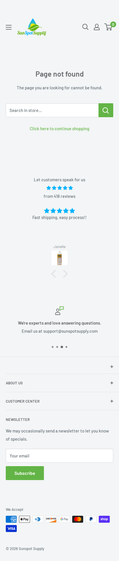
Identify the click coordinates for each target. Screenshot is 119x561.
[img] (59, 188)
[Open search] (85, 27)
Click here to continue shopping (59, 128)
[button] (55, 274)
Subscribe (24, 473)
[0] (108, 26)
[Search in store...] (105, 110)
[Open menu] (9, 27)
